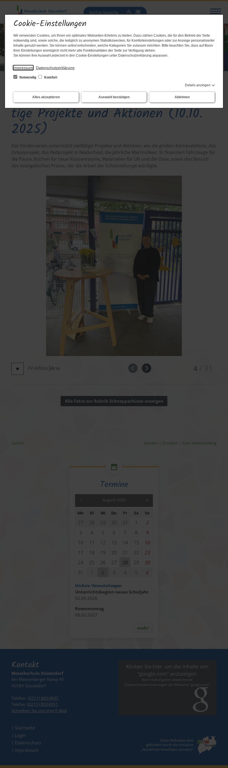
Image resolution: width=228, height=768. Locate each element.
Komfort (50, 77)
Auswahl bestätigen (114, 97)
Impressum (23, 67)
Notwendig (28, 77)
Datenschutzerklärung (55, 67)
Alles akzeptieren (46, 97)
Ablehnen (182, 97)
